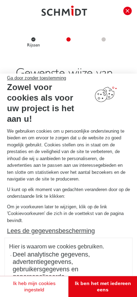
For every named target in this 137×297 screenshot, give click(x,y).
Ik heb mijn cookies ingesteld (34, 286)
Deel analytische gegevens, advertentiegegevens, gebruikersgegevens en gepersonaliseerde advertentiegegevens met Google (59, 269)
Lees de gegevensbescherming (51, 230)
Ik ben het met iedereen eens (103, 286)
